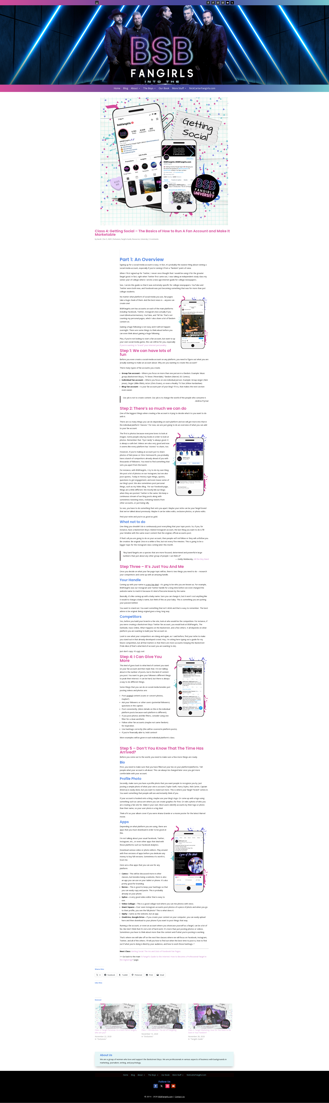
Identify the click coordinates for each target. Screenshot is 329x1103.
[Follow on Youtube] (227, 2)
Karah (99, 239)
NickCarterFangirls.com (202, 88)
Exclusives (116, 239)
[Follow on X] (232, 2)
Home (117, 88)
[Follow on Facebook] (208, 3)
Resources (136, 239)
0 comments (153, 239)
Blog (125, 88)
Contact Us (180, 1096)
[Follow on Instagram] (218, 3)
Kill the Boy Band (201, 559)
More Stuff (178, 88)
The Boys (148, 88)
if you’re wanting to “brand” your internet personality (143, 345)
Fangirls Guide (126, 239)
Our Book (164, 88)
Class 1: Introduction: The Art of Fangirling (158, 1030)
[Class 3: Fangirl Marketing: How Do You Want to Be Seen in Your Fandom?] (210, 1016)
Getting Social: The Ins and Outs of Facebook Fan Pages (156, 951)
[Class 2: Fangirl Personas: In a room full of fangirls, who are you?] (117, 1016)
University (144, 239)
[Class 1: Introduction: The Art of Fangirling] (163, 1016)
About (134, 88)
